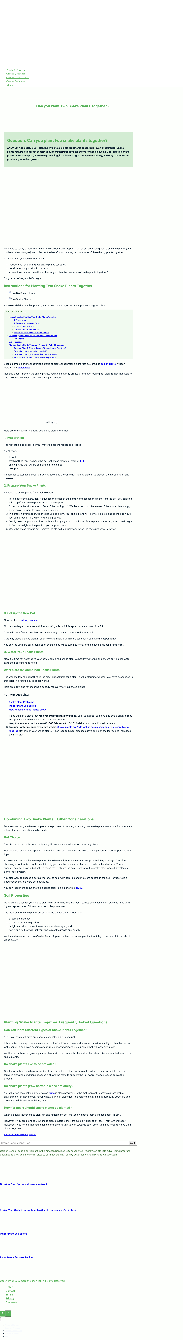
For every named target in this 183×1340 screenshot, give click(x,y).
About (9, 85)
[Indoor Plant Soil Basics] (18, 1222)
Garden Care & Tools (17, 77)
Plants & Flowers (15, 70)
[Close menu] (0, 1319)
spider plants (108, 363)
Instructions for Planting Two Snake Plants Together (32, 317)
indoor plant (12, 1134)
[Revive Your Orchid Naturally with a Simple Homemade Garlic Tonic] (18, 1197)
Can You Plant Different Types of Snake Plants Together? (40, 348)
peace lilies (24, 367)
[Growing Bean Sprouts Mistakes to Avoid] (18, 1171)
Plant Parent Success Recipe (16, 1257)
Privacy (10, 1298)
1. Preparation (20, 320)
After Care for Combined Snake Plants (31, 332)
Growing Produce (15, 73)
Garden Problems (15, 81)
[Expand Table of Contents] (25, 312)
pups (52, 1093)
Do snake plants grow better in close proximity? (35, 354)
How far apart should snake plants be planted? (35, 357)
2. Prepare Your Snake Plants (27, 323)
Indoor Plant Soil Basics (13, 1233)
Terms (9, 1294)
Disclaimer (12, 1302)
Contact (10, 1290)
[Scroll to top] (2, 1313)
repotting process (28, 620)
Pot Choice (19, 339)
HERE (81, 461)
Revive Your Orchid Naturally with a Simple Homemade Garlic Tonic (38, 1210)
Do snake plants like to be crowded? (30, 351)
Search (132, 1143)
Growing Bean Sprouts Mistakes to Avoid (23, 1184)
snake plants (28, 1134)
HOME (9, 1287)
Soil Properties (15, 342)
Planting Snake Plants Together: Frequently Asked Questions (36, 345)
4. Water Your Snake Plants (26, 329)
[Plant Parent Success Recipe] (18, 1245)
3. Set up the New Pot (24, 326)
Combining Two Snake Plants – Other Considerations (33, 335)
